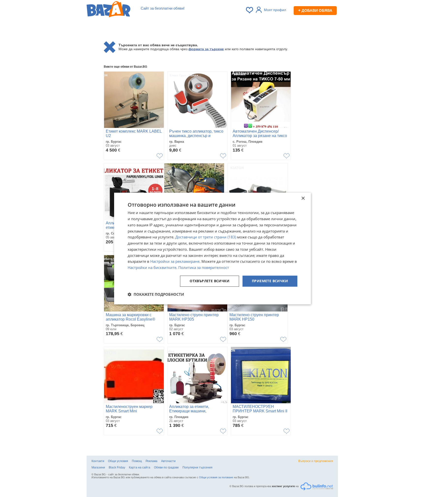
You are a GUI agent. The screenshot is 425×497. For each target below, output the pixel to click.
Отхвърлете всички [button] (209, 281)
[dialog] (212, 248)
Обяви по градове (166, 467)
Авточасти (168, 461)
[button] (156, 294)
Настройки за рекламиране (174, 261)
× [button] (303, 198)
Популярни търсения (197, 467)
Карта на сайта (139, 467)
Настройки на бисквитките (152, 267)
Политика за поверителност (203, 267)
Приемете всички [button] (270, 281)
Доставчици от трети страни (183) (205, 237)
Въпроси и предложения (315, 461)
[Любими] (250, 10)
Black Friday (117, 467)
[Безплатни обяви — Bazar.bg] (108, 10)
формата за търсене (206, 49)
